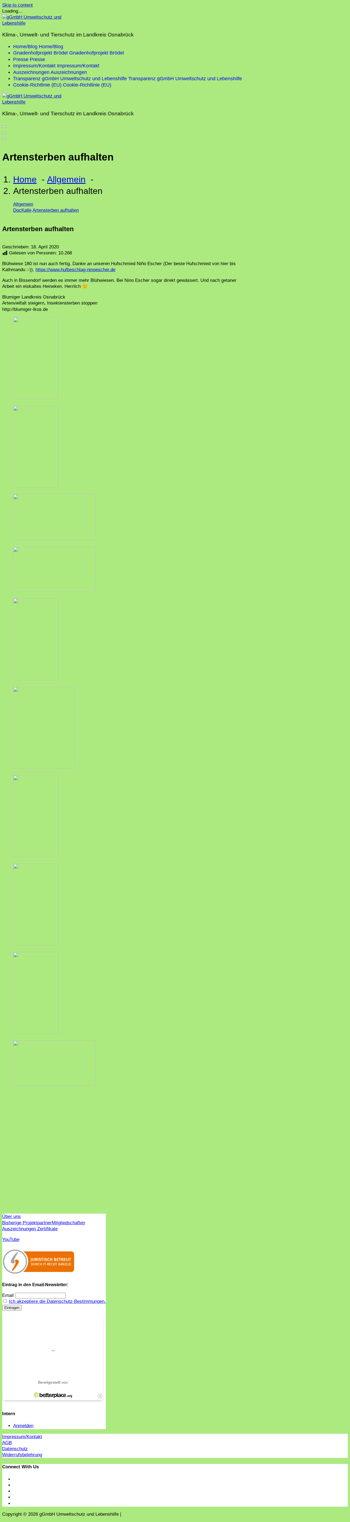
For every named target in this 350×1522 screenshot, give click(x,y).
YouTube (10, 1239)
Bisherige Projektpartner (27, 1222)
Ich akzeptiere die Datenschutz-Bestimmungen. (57, 1301)
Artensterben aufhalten (56, 210)
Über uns (11, 1216)
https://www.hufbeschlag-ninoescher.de (75, 269)
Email (8, 1295)
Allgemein (66, 179)
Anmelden (23, 1425)
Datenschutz (15, 1448)
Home (25, 179)
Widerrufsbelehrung (22, 1454)
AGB (7, 1442)
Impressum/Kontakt (22, 1436)
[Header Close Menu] (4, 133)
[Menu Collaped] (4, 127)
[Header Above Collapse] (4, 139)
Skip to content (17, 5)
